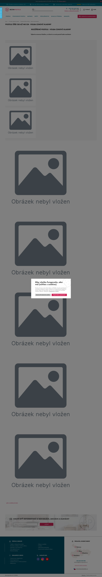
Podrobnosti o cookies (54, 291)
